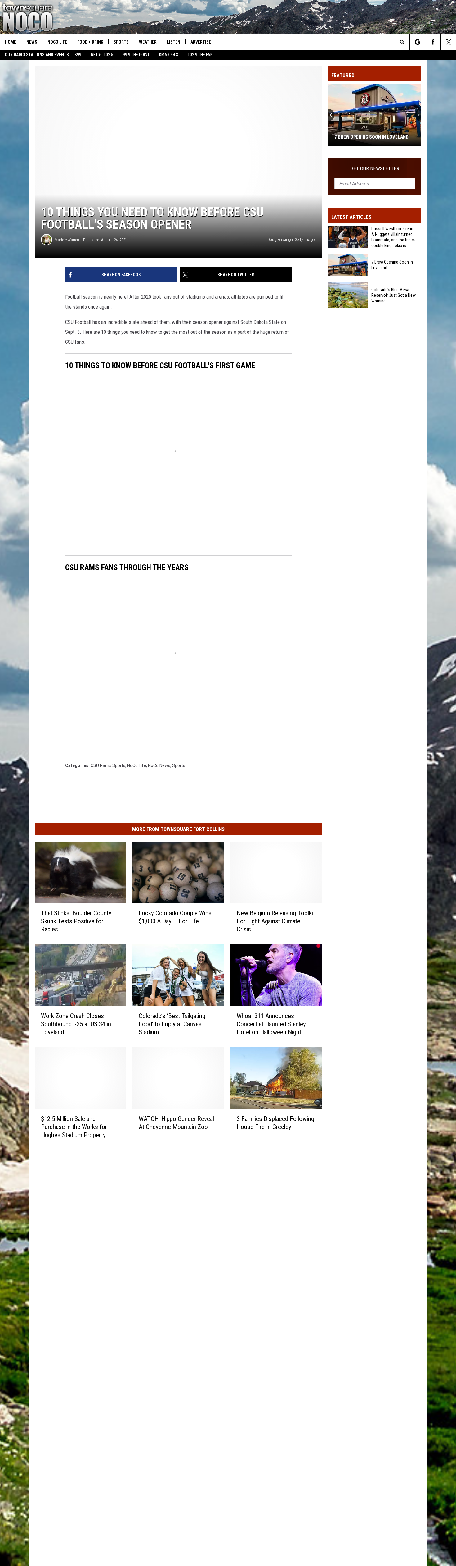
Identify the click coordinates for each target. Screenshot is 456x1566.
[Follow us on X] (448, 42)
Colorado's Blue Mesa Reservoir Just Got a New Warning (372, 134)
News (31, 41)
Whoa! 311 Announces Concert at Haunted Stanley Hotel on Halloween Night (271, 1024)
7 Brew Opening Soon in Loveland (392, 264)
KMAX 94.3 (168, 54)
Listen (173, 41)
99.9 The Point (136, 54)
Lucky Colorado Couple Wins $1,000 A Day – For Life (175, 917)
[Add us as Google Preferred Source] (417, 42)
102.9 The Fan (200, 54)
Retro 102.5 (102, 54)
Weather (148, 41)
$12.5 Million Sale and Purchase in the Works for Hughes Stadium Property (74, 1127)
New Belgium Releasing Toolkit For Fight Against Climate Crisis (276, 921)
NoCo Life (57, 41)
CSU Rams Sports (108, 765)
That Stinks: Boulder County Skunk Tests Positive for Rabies (76, 921)
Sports (121, 41)
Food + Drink (90, 41)
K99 (78, 54)
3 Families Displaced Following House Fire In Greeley (275, 1123)
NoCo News (159, 765)
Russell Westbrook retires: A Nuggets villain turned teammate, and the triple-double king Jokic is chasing (394, 237)
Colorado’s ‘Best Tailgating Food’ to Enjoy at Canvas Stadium (172, 1024)
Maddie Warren (67, 239)
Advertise (200, 41)
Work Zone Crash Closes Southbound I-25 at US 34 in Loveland (76, 1024)
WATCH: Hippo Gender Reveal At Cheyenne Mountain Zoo (176, 1123)
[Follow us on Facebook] (432, 42)
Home (10, 41)
